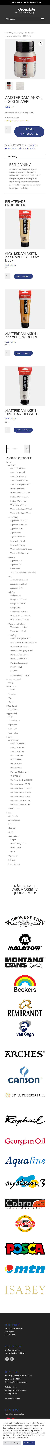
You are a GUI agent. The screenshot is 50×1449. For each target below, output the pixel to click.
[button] (40, 43)
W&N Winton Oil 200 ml (20, 616)
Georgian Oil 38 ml (17, 603)
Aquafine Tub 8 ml (17, 537)
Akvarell (11, 690)
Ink (9, 577)
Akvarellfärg (13, 517)
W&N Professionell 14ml (19, 553)
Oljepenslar (12, 856)
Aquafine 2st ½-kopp (18, 521)
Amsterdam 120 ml (17, 468)
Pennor (9, 737)
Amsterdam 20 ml (17, 472)
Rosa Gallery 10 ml (17, 541)
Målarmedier (11, 687)
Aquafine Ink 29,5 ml (18, 524)
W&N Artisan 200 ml (18, 627)
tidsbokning (21, 1382)
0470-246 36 (17, 1350)
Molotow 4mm (16, 768)
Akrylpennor (13, 740)
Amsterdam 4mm (17, 752)
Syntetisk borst (14, 864)
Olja (10, 698)
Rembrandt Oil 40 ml (18, 612)
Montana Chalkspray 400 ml (21, 651)
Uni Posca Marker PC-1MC (20, 788)
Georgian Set (15, 608)
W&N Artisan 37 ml (18, 631)
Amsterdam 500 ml (13, 148)
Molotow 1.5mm (16, 756)
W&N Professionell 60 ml (20, 513)
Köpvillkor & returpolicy (14, 1414)
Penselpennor (13, 809)
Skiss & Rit (12, 729)
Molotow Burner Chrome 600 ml (23, 643)
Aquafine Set (15, 533)
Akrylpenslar (13, 816)
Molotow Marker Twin (19, 772)
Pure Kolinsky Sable (18, 844)
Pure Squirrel (15, 848)
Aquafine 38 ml (16, 564)
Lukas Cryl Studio (17, 489)
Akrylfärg (20, 33)
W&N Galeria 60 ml (18, 505)
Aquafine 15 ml (16, 560)
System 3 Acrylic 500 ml (20, 493)
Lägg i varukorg (29, 131)
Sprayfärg (12, 635)
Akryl (10, 716)
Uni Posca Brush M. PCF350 (21, 780)
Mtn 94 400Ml (16, 667)
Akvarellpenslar (14, 820)
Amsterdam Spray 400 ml (20, 485)
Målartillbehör (11, 706)
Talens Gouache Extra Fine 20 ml (23, 573)
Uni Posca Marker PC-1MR (20, 792)
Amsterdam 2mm (17, 747)
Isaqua (13, 840)
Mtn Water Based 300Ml (20, 675)
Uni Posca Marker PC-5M (20, 801)
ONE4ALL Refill (16, 776)
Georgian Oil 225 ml (18, 599)
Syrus (12, 852)
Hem (7, 33)
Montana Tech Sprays (19, 663)
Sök (27, 449)
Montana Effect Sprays (19, 655)
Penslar (9, 813)
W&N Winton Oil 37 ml (19, 620)
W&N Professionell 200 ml (21, 509)
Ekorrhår (11, 828)
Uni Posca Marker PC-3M (20, 796)
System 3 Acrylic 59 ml (19, 497)
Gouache (12, 557)
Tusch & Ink (13, 733)
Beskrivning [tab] (12, 156)
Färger (12, 33)
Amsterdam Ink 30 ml (19, 481)
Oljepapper (12, 725)
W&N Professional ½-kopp (21, 549)
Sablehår (11, 860)
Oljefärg (11, 592)
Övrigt (10, 682)
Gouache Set (15, 569)
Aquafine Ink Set (16, 529)
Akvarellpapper (14, 721)
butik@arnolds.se (18, 1353)
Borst (10, 824)
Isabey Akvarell (14, 836)
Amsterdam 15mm (17, 743)
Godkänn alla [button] (29, 1443)
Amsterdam (31, 148)
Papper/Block (11, 713)
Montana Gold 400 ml (19, 659)
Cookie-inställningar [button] (12, 1443)
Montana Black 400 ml (19, 647)
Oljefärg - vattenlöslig (16, 624)
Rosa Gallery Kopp (17, 545)
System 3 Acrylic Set (18, 501)
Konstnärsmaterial (13, 679)
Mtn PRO (13, 671)
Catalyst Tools (13, 709)
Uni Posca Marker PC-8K (20, 805)
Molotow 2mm (16, 764)
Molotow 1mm (16, 760)
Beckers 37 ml (15, 595)
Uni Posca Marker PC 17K (20, 784)
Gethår (11, 832)
